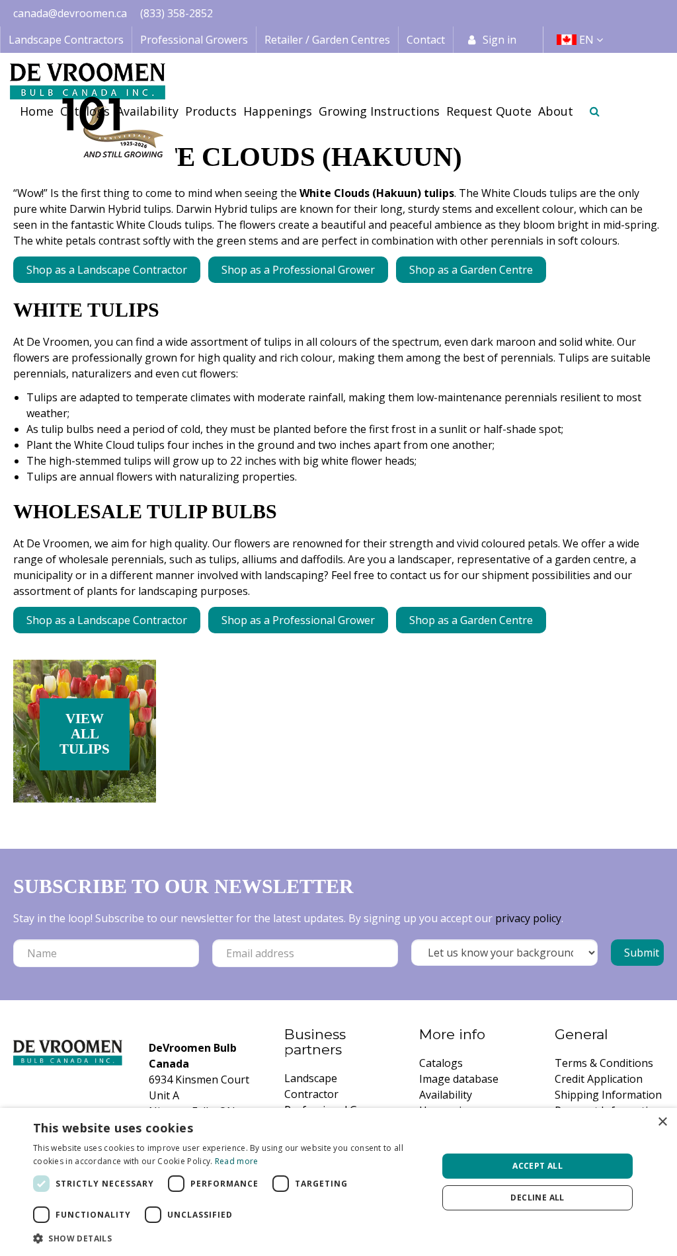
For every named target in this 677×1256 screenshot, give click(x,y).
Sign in (499, 39)
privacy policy (528, 918)
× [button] (662, 1122)
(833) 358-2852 (176, 13)
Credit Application (599, 1079)
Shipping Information (608, 1094)
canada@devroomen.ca (70, 13)
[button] (229, 1238)
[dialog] (338, 1182)
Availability (445, 1094)
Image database (458, 1079)
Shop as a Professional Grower (298, 269)
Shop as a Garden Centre (471, 269)
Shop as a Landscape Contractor (106, 269)
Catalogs (441, 1063)
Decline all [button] (537, 1197)
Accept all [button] (537, 1165)
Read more (237, 1161)
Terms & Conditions (604, 1063)
